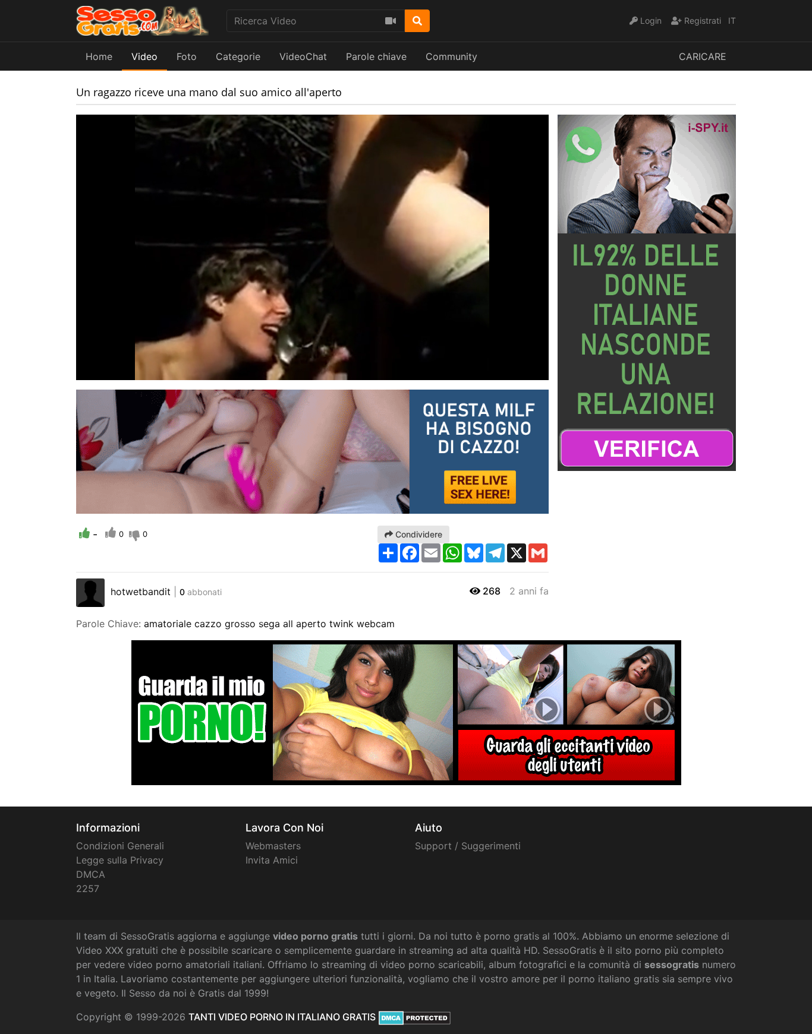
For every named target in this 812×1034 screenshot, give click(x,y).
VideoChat (303, 56)
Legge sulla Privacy (119, 860)
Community (451, 56)
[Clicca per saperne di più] (647, 292)
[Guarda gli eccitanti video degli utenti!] (406, 711)
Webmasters (273, 846)
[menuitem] (512, 371)
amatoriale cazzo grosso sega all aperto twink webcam (269, 624)
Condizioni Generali (120, 846)
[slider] (108, 371)
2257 (87, 888)
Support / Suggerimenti (468, 846)
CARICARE (702, 56)
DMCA (90, 874)
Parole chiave (376, 56)
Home (99, 56)
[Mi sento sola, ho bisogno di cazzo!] (312, 451)
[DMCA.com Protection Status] (415, 1017)
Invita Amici (272, 860)
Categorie (238, 56)
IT (732, 20)
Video (144, 56)
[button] (109, 371)
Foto (187, 56)
